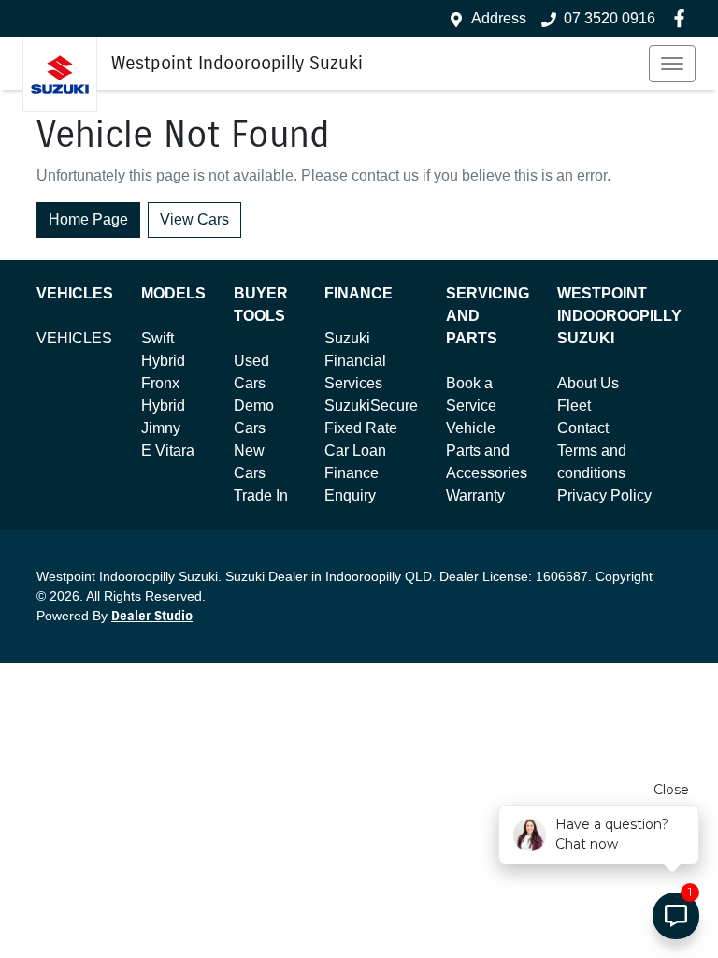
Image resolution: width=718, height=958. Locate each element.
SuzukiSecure (371, 406)
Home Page (88, 219)
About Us (588, 383)
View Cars (194, 219)
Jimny (160, 428)
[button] (672, 63)
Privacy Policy (604, 495)
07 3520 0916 (609, 18)
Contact (583, 428)
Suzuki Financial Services (355, 360)
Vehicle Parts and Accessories (486, 450)
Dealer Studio (152, 616)
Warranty (475, 495)
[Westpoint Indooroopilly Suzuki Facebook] (683, 18)
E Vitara (167, 450)
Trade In (261, 495)
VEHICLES (74, 338)
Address (498, 18)
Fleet (574, 406)
